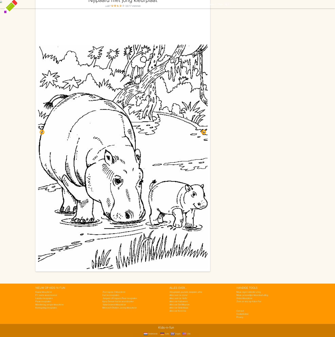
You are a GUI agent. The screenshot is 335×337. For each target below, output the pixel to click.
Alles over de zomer (178, 295)
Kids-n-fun (110, 4)
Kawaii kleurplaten (43, 292)
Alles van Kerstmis (177, 311)
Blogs (144, 4)
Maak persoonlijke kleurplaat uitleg (252, 295)
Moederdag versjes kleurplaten (49, 304)
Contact (240, 311)
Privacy (239, 317)
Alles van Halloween (178, 301)
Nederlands (153, 334)
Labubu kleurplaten (44, 298)
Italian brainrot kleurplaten (114, 304)
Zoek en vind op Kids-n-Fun (248, 301)
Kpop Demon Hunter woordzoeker (118, 301)
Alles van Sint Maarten (179, 304)
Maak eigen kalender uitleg (248, 292)
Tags (220, 4)
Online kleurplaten (244, 298)
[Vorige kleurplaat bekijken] (43, 132)
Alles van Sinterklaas (178, 307)
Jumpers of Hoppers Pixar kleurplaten (119, 298)
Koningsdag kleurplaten (46, 307)
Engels (178, 334)
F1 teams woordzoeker (46, 295)
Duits (166, 334)
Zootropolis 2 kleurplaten (113, 292)
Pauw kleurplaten (43, 301)
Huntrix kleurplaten (110, 295)
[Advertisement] (122, 26)
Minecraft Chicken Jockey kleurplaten (119, 307)
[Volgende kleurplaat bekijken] (202, 132)
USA (188, 334)
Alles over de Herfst (178, 298)
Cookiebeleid (242, 314)
